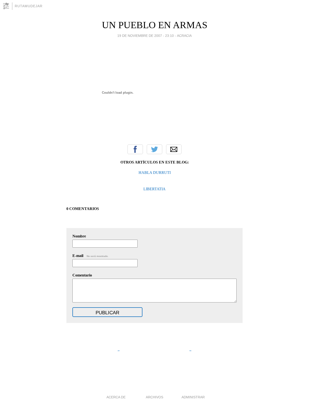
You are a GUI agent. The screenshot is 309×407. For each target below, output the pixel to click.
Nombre (79, 236)
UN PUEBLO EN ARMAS (154, 25)
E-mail (90, 256)
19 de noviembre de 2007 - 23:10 (145, 36)
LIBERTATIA (154, 189)
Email (174, 149)
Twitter (154, 149)
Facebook (135, 149)
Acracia (184, 36)
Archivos (154, 397)
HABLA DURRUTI (155, 173)
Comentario (82, 275)
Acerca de (116, 397)
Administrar (193, 397)
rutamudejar (28, 6)
